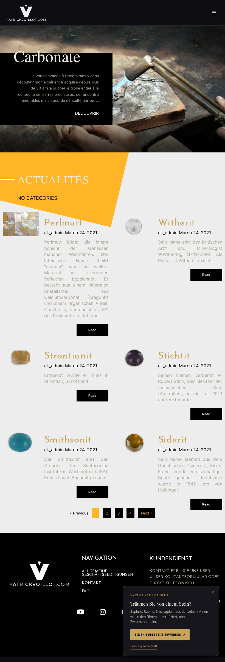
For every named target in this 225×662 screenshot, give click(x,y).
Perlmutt (63, 223)
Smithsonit (67, 440)
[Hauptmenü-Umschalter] (214, 12)
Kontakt (91, 583)
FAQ (86, 591)
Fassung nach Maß (143, 646)
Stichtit (174, 356)
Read (92, 330)
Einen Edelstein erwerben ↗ (160, 635)
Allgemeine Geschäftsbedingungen (107, 573)
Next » (146, 513)
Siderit (173, 440)
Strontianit (68, 356)
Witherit (176, 223)
